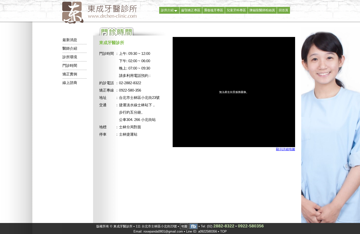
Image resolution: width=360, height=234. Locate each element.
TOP (223, 231)
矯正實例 (69, 74)
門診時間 (69, 65)
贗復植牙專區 (213, 10)
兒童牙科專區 (236, 10)
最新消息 (69, 40)
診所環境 (69, 57)
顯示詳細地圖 (285, 149)
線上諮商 (69, 83)
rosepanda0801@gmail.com (163, 231)
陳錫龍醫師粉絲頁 (262, 10)
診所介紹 (167, 10)
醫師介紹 (69, 48)
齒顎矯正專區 (190, 10)
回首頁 (283, 10)
